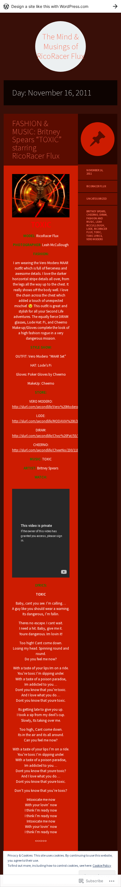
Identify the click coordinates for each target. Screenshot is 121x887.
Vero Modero (94, 239)
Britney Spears (95, 211)
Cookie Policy (102, 865)
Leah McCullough (95, 223)
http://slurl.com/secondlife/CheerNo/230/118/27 (47, 450)
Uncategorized (96, 198)
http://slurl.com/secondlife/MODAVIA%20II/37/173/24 (51, 421)
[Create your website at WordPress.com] (60, 6)
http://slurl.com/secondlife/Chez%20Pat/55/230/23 (49, 435)
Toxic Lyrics (94, 236)
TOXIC (97, 232)
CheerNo (92, 215)
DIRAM (103, 215)
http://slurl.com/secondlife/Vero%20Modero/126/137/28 (53, 406)
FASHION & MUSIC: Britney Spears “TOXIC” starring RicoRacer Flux (37, 139)
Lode (89, 229)
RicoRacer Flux (96, 186)
